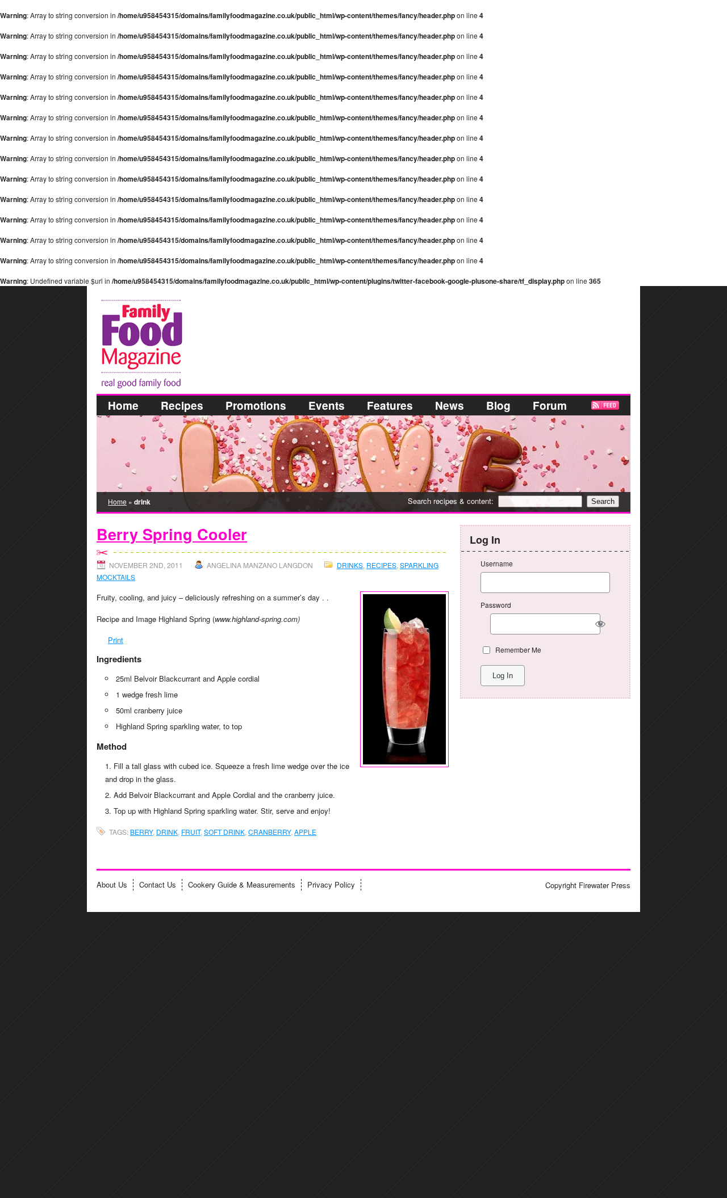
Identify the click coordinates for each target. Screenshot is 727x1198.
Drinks (350, 565)
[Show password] (600, 624)
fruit (190, 832)
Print (115, 639)
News (449, 405)
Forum (550, 405)
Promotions (255, 405)
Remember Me (518, 649)
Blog (498, 405)
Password (496, 604)
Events (326, 405)
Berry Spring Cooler (172, 534)
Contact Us (157, 884)
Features (390, 405)
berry (141, 832)
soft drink (224, 832)
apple (305, 832)
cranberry (269, 832)
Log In (502, 675)
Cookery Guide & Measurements (241, 884)
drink (167, 832)
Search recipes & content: (451, 500)
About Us (112, 884)
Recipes (182, 405)
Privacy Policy (331, 884)
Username (497, 563)
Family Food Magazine (101, 297)
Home (123, 405)
